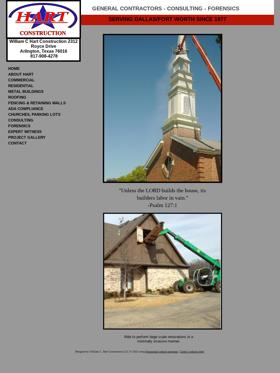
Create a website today (192, 351)
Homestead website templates (162, 351)
